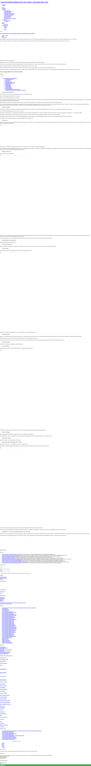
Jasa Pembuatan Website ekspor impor (9, 619)
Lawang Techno (5, 35)
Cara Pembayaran (3, 717)
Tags (3, 746)
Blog (3, 22)
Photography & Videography (9, 14)
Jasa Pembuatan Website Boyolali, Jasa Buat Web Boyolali (13, 735)
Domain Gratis (2, 661)
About (3, 744)
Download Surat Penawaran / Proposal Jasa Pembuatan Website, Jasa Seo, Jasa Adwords (19, 607)
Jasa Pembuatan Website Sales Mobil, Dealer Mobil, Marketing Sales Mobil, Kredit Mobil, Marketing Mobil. (22, 730)
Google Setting (8, 84)
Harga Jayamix (3, 602)
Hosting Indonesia (3, 685)
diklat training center (22, 602)
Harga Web (4, 8)
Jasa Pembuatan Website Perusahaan (9, 627)
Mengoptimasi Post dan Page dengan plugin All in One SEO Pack (16, 90)
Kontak (3, 23)
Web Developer (7, 10)
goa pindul (2, 603)
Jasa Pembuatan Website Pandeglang (9, 737)
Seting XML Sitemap (9, 88)
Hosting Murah (2, 683)
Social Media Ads (7, 12)
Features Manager (9, 87)
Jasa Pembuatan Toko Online (7, 611)
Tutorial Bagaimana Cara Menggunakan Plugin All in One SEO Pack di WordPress (17, 33)
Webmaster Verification (9, 83)
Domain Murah (3, 647)
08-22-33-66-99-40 (3, 578)
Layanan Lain (4, 19)
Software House (7, 17)
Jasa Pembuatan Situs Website (6, 649)
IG (4, 28)
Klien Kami (6, 24)
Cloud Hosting (2, 687)
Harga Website (5, 608)
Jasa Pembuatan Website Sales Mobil (9, 630)
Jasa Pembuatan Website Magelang (9, 624)
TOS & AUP (2, 726)
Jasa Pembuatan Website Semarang (9, 632)
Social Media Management (9, 13)
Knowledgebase (3, 713)
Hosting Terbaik (3, 657)
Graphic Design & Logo (8, 15)
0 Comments (4, 37)
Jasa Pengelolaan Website (7, 637)
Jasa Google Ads (7, 20)
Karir (1, 593)
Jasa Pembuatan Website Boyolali (8, 617)
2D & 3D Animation (7, 16)
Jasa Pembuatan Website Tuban (8, 731)
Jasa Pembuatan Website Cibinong (8, 736)
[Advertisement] (9, 51)
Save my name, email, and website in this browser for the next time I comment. (15, 573)
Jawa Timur (2, 597)
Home (3, 7)
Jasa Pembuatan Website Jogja (8, 621)
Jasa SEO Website (5, 638)
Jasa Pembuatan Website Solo (8, 633)
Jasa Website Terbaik (4, 659)
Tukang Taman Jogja (8, 603)
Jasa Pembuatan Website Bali (7, 613)
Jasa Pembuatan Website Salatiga (8, 629)
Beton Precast (15, 602)
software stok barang (6, 641)
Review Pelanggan (3, 663)
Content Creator (5, 25)
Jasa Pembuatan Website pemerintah (9, 626)
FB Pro (5, 26)
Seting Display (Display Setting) (10, 82)
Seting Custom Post (9, 81)
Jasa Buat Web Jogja (4, 653)
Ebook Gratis (2, 711)
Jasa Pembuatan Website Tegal (8, 635)
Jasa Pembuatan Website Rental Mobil (9, 628)
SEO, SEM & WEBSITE (8, 11)
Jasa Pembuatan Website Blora (8, 734)
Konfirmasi (2, 723)
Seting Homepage (8, 80)
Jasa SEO (6, 21)
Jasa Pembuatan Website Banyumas (9, 614)
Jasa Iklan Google (5, 610)
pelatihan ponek (5, 639)
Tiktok (5, 29)
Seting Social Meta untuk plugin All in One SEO (13, 89)
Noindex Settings (8, 85)
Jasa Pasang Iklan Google (5, 651)
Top (0, 763)
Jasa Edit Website (3, 698)
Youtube (5, 27)
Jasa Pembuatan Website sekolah (8, 631)
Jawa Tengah (2, 598)
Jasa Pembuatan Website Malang (8, 625)
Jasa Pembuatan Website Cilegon (8, 739)
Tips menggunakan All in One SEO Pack (10, 78)
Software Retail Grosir (6, 640)
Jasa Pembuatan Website (5, 695)
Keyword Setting (8, 86)
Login (1, 721)
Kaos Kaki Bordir (9, 602)
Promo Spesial (3, 595)
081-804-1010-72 (3, 577)
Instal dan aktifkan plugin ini (10, 79)
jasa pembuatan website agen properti (9, 612)
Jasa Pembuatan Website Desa (8, 618)
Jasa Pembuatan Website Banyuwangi (9, 615)
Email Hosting (2, 691)
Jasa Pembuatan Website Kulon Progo (9, 738)
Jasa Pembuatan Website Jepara (8, 620)
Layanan (3, 9)
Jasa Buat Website (5, 609)
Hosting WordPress (3, 689)
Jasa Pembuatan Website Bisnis (8, 616)
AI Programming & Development (10, 18)
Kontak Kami (2, 591)
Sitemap (3, 747)
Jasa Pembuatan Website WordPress (9, 636)
